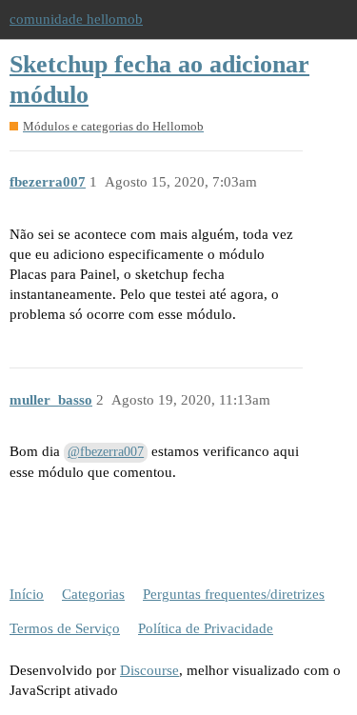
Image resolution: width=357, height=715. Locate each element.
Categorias (93, 594)
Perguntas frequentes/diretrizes (234, 594)
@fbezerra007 (106, 452)
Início (27, 594)
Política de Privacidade (205, 628)
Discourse (149, 670)
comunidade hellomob (76, 19)
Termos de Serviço (65, 628)
